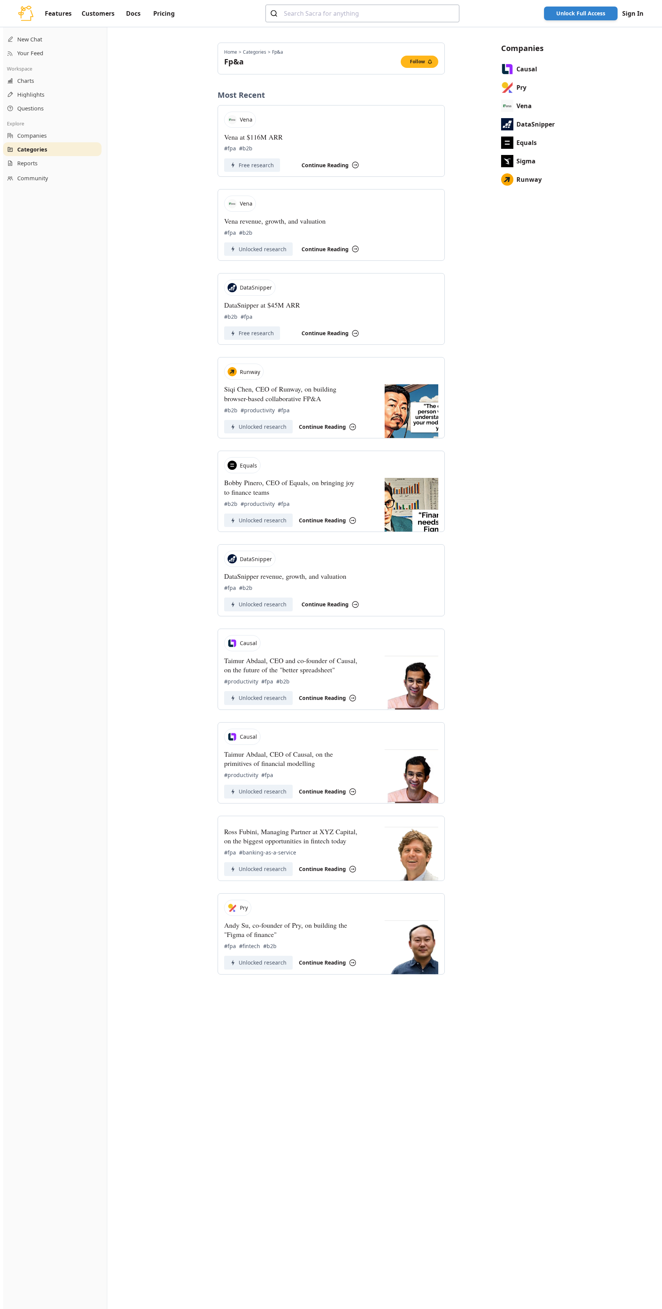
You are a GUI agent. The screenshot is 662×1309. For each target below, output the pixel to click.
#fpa (230, 148)
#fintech (249, 946)
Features (58, 13)
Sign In (633, 13)
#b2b (245, 148)
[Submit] (275, 13)
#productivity (258, 410)
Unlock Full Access (580, 13)
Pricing (164, 13)
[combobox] (362, 13)
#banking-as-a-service (267, 852)
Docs (133, 13)
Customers (98, 13)
